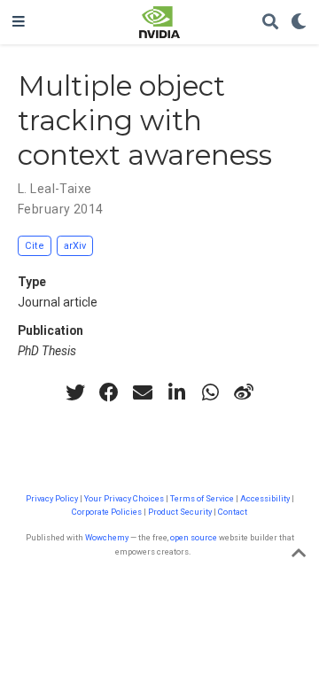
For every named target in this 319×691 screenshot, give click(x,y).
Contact (232, 511)
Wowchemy (106, 537)
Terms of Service (202, 498)
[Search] (270, 22)
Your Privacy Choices (124, 498)
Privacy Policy (52, 498)
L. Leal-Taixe (54, 189)
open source (193, 537)
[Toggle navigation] (18, 22)
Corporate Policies (107, 511)
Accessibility (265, 498)
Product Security (180, 511)
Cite (34, 246)
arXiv (75, 246)
